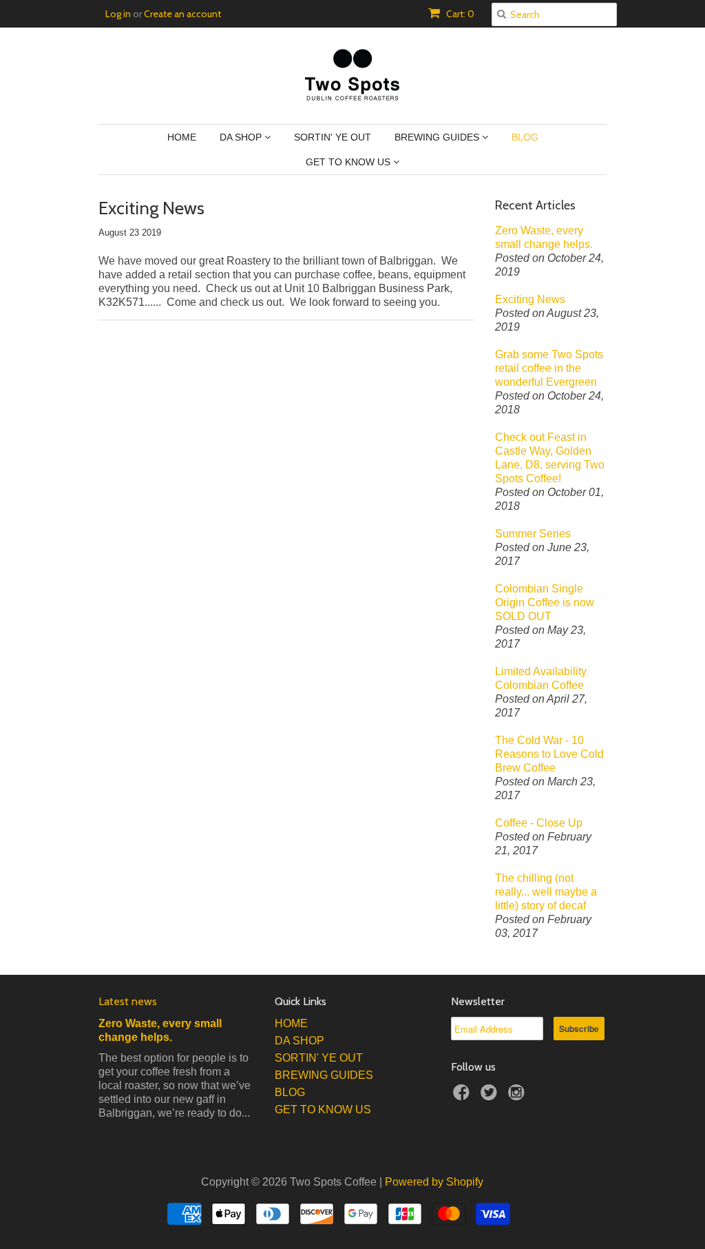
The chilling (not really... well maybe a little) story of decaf (546, 891)
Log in (118, 14)
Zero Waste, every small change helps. (544, 237)
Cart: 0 (459, 14)
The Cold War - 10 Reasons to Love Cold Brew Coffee (549, 754)
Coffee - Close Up (538, 823)
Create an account (182, 14)
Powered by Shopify (434, 1182)
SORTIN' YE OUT (332, 137)
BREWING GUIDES (438, 137)
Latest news (127, 1001)
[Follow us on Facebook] (463, 1096)
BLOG (525, 137)
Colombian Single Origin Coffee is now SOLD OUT (544, 602)
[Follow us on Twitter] (491, 1096)
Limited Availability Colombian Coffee (541, 678)
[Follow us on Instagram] (518, 1096)
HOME (181, 137)
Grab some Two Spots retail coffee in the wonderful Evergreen (549, 368)
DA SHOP (242, 137)
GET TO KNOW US (349, 161)
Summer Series (533, 533)
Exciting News (530, 299)
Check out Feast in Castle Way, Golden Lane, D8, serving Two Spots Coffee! (549, 457)
